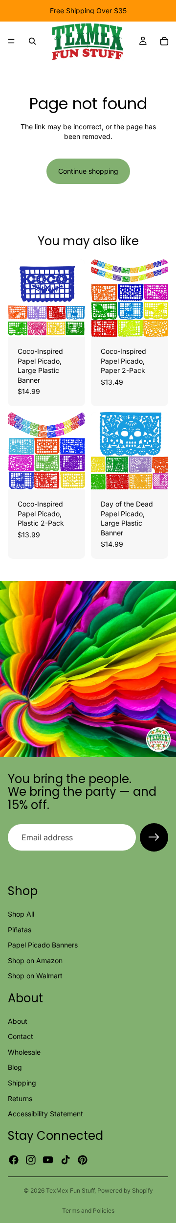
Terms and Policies (88, 1210)
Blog (15, 1067)
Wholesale (24, 1052)
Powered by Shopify (125, 1190)
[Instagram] (31, 1160)
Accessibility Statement (45, 1113)
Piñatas (19, 929)
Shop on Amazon (35, 960)
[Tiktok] (65, 1160)
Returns (20, 1098)
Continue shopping (88, 171)
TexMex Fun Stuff (70, 1190)
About (17, 1021)
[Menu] (11, 41)
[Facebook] (14, 1160)
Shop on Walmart (35, 975)
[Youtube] (48, 1160)
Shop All (21, 914)
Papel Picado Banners (43, 945)
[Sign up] (154, 837)
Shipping (22, 1083)
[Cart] (164, 41)
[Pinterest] (82, 1160)
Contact (20, 1036)
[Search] (32, 41)
